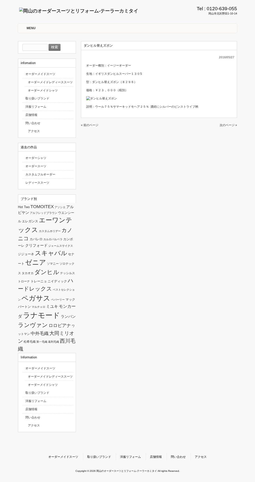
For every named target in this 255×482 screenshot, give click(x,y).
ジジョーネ (26, 254)
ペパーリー (58, 299)
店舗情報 (31, 115)
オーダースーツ (35, 166)
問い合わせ (32, 123)
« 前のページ (89, 125)
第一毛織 (41, 341)
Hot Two (24, 207)
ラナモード (41, 315)
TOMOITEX (42, 206)
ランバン (68, 316)
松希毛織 (30, 341)
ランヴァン (33, 325)
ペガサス (35, 298)
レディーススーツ (37, 182)
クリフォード (36, 245)
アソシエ (60, 207)
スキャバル (51, 252)
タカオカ (28, 273)
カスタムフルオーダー (40, 174)
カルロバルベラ (53, 239)
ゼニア (35, 262)
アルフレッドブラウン (43, 212)
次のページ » (228, 125)
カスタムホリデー (50, 231)
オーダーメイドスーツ (40, 74)
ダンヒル (46, 272)
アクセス (34, 131)
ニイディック (57, 281)
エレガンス (30, 221)
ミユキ (52, 306)
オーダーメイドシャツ (43, 90)
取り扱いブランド (37, 98)
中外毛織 (40, 333)
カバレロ (36, 239)
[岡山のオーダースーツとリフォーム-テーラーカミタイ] (78, 10)
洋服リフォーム (35, 106)
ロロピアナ (60, 325)
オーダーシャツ (35, 158)
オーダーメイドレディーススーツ (50, 82)
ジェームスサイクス (60, 245)
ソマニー (53, 263)
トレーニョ (39, 281)
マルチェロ (38, 306)
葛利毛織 (53, 341)
